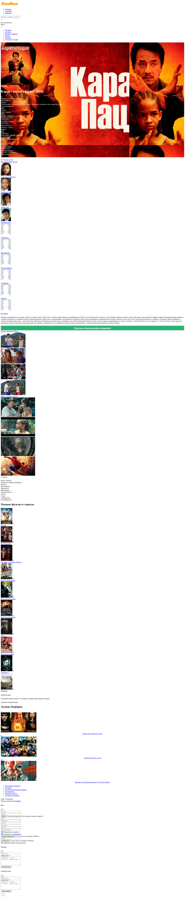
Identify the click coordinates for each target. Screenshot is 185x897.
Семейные (10, 116)
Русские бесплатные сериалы (16, 790)
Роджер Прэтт (6, 143)
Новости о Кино (11, 793)
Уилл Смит (5, 135)
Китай (8, 112)
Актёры (8, 32)
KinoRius (17, 801)
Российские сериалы (12, 786)
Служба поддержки (12, 795)
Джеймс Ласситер (16, 135)
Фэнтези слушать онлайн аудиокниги (92, 328)
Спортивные (20, 116)
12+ (2, 131)
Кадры (7, 36)
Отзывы (8, 38)
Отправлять (5, 841)
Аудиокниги (9, 792)
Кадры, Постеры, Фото (9, 331)
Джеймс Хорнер (7, 150)
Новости (8, 13)
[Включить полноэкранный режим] (4, 893)
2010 (2, 108)
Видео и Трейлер (11, 34)
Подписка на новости (11, 832)
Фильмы (8, 9)
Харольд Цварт (6, 147)
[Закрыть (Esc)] (2, 893)
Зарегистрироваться (8, 836)
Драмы (3, 116)
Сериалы (8, 11)
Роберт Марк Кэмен (8, 139)
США (3, 112)
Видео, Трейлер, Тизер (9, 396)
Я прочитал (12, 834)
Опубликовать (6, 867)
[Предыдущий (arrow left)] (2, 895)
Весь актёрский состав (9, 162)
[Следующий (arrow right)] (4, 895)
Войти (4, 816)
